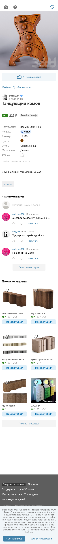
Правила (33, 484)
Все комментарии (29, 267)
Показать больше (29, 423)
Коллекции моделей (13, 499)
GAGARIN (35, 405)
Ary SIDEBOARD (38, 313)
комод (8, 184)
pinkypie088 (18, 214)
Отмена (19, 277)
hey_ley (16, 231)
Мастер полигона (12, 494)
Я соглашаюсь (14, 538)
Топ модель (31, 494)
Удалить (38, 277)
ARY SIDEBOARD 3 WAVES (14, 313)
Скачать (38, 277)
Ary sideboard (8, 405)
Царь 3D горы (26, 489)
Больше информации (41, 538)
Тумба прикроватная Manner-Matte (43, 359)
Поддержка (8, 489)
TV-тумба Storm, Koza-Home (14, 359)
